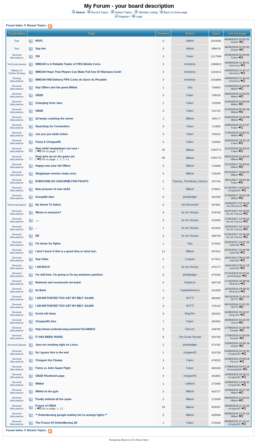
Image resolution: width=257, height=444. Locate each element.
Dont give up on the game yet (55, 156)
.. (36, 227)
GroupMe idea (44, 196)
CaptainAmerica (190, 290)
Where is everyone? (48, 212)
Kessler (234, 330)
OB (37, 56)
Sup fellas (41, 259)
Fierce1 (190, 329)
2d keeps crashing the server (54, 118)
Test (16, 40)
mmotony (190, 64)
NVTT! (190, 297)
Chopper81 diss (45, 321)
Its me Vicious (190, 212)
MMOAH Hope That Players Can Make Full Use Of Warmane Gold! (78, 71)
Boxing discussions (16, 79)
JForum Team (142, 439)
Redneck (190, 282)
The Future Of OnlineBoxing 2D (56, 422)
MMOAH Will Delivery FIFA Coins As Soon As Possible (71, 79)
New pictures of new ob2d (52, 189)
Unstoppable (234, 369)
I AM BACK (42, 266)
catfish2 (190, 383)
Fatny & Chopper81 (48, 141)
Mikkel (234, 88)
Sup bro (40, 48)
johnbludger (190, 196)
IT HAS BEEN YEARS (49, 336)
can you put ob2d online (51, 134)
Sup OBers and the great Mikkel (56, 87)
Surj (189, 87)
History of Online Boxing (17, 72)
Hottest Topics (123, 12)
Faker (190, 56)
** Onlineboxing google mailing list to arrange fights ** (71, 414)
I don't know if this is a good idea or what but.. (66, 251)
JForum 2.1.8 (127, 439)
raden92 (234, 244)
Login (138, 16)
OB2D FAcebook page (50, 375)
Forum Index (14, 25)
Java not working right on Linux (56, 344)
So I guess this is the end (52, 352)
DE (37, 235)
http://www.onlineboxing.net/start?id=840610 (65, 329)
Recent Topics (100, 12)
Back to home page (175, 12)
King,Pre (190, 313)
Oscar (234, 322)
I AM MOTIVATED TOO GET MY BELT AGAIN (64, 297)
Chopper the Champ (48, 360)
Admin (190, 40)
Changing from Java (48, 102)
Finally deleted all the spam (53, 399)
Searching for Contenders (52, 126)
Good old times (45, 313)
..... (37, 220)
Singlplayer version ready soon (55, 173)
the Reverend (190, 204)
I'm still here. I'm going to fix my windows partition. (69, 274)
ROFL (39, 40)
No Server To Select (48, 204)
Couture (190, 259)
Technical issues (16, 64)
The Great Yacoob (190, 336)
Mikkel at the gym (46, 391)
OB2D (39, 95)
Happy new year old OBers (53, 165)
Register (123, 16)
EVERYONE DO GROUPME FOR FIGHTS (61, 181)
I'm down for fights (48, 243)
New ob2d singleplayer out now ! (57, 148)
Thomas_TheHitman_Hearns (190, 181)
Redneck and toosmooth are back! (58, 282)
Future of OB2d (45, 405)
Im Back (40, 290)
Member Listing (148, 12)
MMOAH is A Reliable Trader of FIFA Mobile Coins (68, 64)
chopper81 (234, 190)
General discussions (16, 56)
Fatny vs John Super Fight (53, 367)
